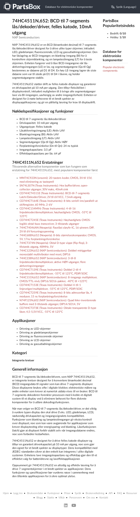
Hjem (6, 493)
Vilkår (62, 497)
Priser (67, 493)
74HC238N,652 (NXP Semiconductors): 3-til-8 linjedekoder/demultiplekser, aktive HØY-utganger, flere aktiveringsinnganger (53, 262)
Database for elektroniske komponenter (69, 7)
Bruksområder (35, 493)
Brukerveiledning (95, 493)
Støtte (50, 497)
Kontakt (103, 497)
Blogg (39, 497)
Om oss (90, 497)
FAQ (119, 493)
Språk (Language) (126, 7)
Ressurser (131, 493)
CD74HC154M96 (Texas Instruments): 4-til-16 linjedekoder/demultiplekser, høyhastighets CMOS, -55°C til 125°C (55, 212)
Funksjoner (53, 493)
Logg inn (18, 493)
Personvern (75, 497)
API (110, 493)
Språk (78, 493)
